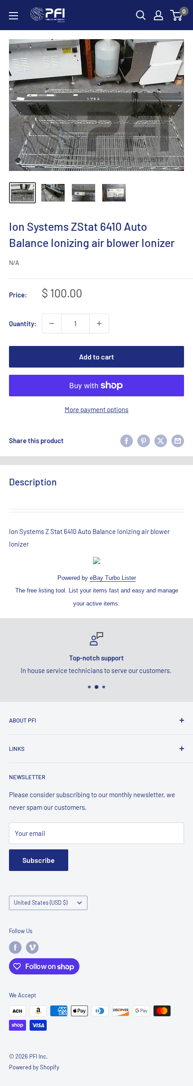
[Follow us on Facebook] (15, 947)
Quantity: (22, 323)
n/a (14, 262)
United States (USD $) (40, 902)
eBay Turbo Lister (113, 577)
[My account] (158, 15)
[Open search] (141, 15)
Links (17, 748)
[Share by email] (177, 440)
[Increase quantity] (99, 323)
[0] (176, 15)
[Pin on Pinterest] (143, 440)
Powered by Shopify (34, 1067)
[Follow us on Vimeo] (32, 947)
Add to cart (96, 356)
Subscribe (38, 860)
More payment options (96, 409)
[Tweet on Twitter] (160, 440)
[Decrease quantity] (51, 323)
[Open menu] (13, 15)
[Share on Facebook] (126, 440)
